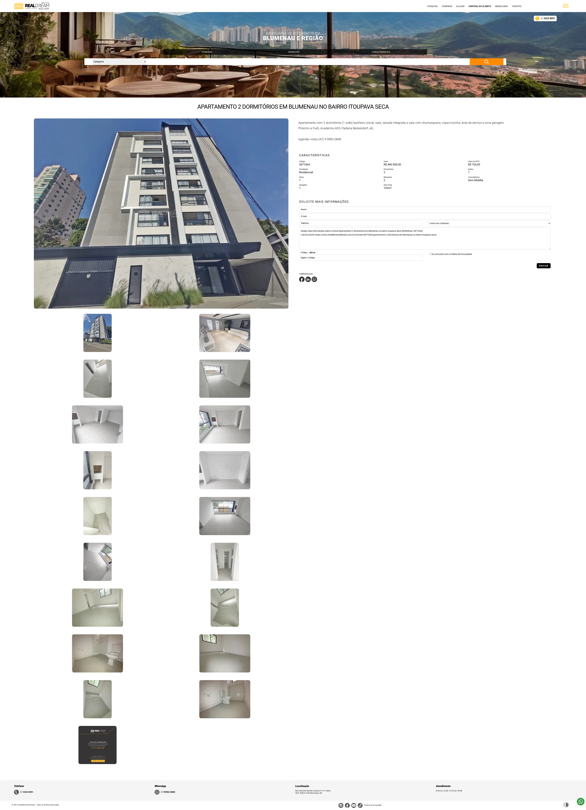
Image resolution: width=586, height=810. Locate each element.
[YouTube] (353, 805)
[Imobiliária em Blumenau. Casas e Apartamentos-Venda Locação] (31, 6)
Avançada (294, 52)
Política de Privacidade (373, 805)
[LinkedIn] (308, 279)
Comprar (447, 6)
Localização (302, 786)
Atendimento (443, 786)
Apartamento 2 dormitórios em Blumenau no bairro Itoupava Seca (293, 106)
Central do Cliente (479, 6)
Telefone (19, 786)
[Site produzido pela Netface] (566, 805)
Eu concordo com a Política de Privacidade (452, 254)
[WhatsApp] (314, 279)
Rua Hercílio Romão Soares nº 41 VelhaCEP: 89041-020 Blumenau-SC (313, 792)
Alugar (460, 6)
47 (548, 18)
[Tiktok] (360, 805)
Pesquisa (432, 6)
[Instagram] (340, 805)
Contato (517, 6)
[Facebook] (302, 279)
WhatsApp (160, 786)
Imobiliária (501, 6)
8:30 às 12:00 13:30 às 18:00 (449, 791)
